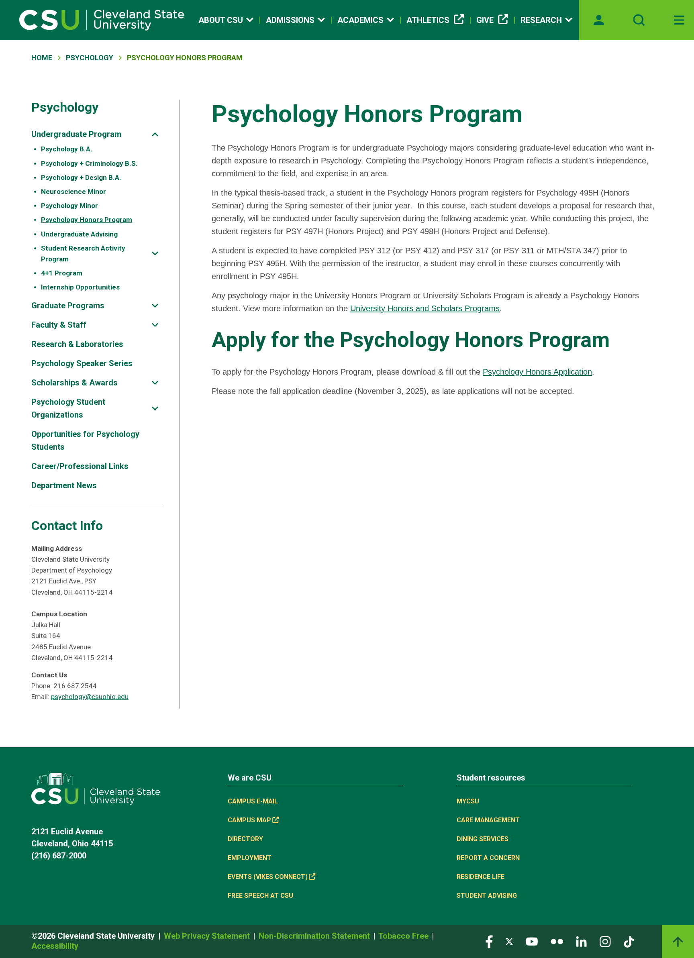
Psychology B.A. (66, 149)
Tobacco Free (404, 936)
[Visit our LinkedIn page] (581, 941)
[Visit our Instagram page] (605, 941)
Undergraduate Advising (79, 234)
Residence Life (480, 877)
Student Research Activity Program (83, 253)
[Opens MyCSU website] (599, 20)
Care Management (488, 820)
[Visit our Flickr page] (557, 941)
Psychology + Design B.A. (81, 177)
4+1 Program (61, 273)
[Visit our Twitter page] (509, 941)
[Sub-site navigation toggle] (155, 134)
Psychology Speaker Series (82, 363)
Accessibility (54, 946)
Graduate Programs (67, 305)
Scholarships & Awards (74, 382)
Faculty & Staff (58, 325)
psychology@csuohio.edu (90, 697)
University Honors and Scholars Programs (425, 308)
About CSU (220, 20)
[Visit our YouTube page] (532, 941)
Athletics (427, 20)
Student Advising (487, 895)
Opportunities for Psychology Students (85, 440)
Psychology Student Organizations (68, 408)
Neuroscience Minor (73, 192)
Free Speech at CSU (260, 895)
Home (41, 57)
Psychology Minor (69, 206)
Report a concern (488, 858)
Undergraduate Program (76, 134)
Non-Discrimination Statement (315, 936)
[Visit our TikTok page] (629, 941)
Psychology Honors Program (86, 220)
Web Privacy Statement (208, 936)
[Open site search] (639, 20)
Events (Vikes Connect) (268, 877)
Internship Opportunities (80, 287)
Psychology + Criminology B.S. (89, 163)
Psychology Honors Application (537, 371)
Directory (245, 839)
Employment (249, 858)
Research (541, 20)
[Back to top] (678, 941)
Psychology (89, 57)
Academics (360, 20)
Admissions (290, 20)
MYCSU (468, 801)
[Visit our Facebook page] (489, 941)
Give (485, 20)
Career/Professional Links (80, 466)
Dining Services (482, 839)
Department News (64, 485)
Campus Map (249, 820)
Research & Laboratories (77, 344)
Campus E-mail (253, 801)
